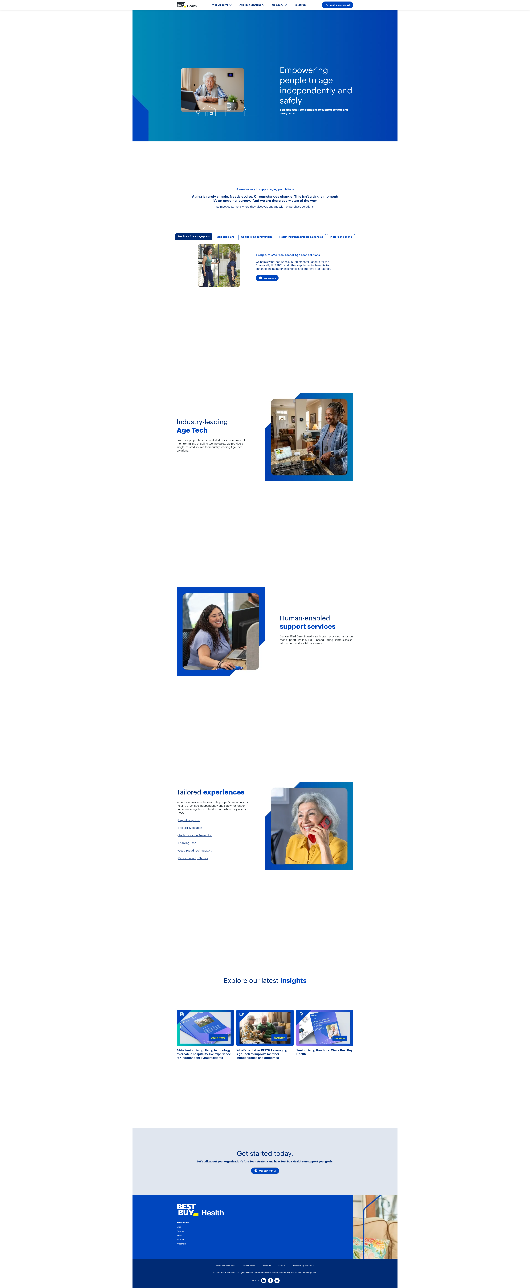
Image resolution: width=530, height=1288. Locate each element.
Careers (281, 1265)
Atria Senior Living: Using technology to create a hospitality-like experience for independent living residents (204, 1054)
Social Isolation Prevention (195, 835)
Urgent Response (189, 820)
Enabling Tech (187, 843)
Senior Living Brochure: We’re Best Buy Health (324, 1052)
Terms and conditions (225, 1265)
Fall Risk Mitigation (190, 827)
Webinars (181, 1243)
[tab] (193, 237)
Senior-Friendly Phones (193, 858)
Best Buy (267, 1265)
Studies (180, 1239)
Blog (179, 1226)
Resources (301, 4)
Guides (180, 1231)
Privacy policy (249, 1265)
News (179, 1235)
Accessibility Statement (303, 1265)
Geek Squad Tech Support (195, 850)
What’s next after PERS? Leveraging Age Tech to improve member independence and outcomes (261, 1054)
